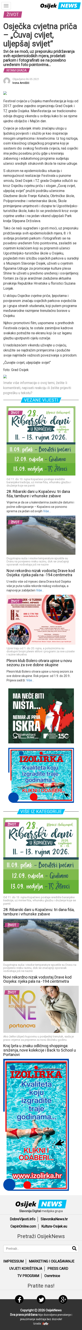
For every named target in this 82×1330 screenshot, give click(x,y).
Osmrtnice (52, 1276)
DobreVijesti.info (22, 1219)
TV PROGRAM (28, 1276)
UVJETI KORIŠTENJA (25, 1268)
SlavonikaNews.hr (54, 1219)
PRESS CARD (57, 1268)
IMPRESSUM (13, 1261)
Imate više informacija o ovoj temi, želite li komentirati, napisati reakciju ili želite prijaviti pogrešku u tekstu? (37, 388)
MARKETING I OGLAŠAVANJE (51, 1261)
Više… (46, 511)
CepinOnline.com (23, 1226)
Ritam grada (17, 70)
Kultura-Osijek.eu (54, 1226)
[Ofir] (45, 1323)
